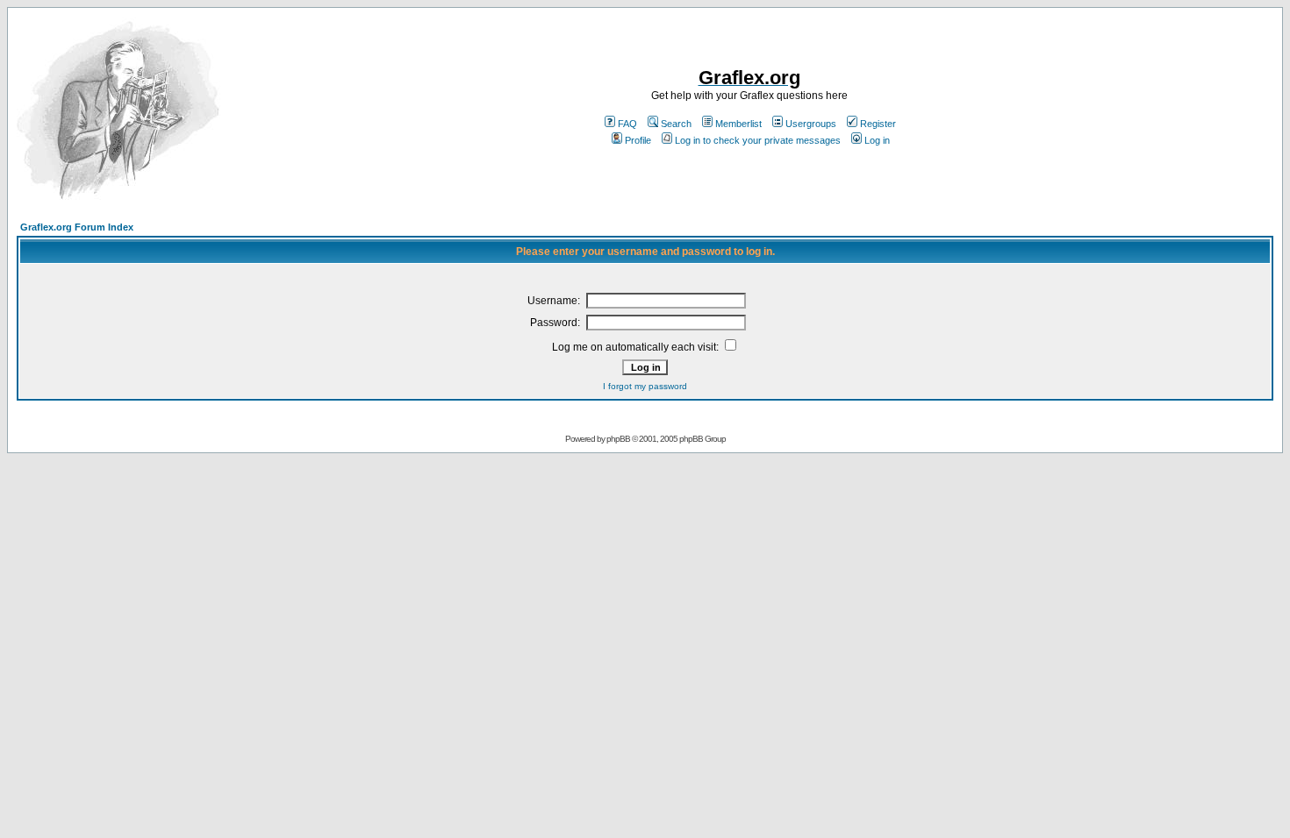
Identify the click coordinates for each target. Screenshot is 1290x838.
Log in (877, 140)
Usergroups (810, 123)
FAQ (627, 123)
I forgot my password (645, 386)
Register (878, 123)
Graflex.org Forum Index (76, 227)
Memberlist (738, 123)
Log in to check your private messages (758, 140)
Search (676, 123)
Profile (638, 140)
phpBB (618, 439)
